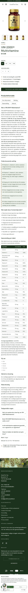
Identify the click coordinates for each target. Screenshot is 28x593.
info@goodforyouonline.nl (8, 499)
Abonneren (14, 563)
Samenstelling (5, 103)
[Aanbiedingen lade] (6, 4)
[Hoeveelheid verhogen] (8, 71)
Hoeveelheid (5, 68)
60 (6, 63)
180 (14, 63)
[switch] (4, 590)
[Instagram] (6, 543)
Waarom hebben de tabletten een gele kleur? (13, 433)
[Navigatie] (2, 4)
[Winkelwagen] (25, 4)
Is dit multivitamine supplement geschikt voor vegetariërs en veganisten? (13, 426)
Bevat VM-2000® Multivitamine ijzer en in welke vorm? (13, 420)
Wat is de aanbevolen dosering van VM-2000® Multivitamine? (13, 413)
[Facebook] (2, 543)
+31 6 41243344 (5, 495)
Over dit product (6, 100)
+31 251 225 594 (5, 491)
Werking (16, 100)
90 (10, 63)
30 (2, 63)
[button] (3, 21)
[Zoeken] (22, 4)
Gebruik (14, 103)
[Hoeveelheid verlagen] (2, 71)
